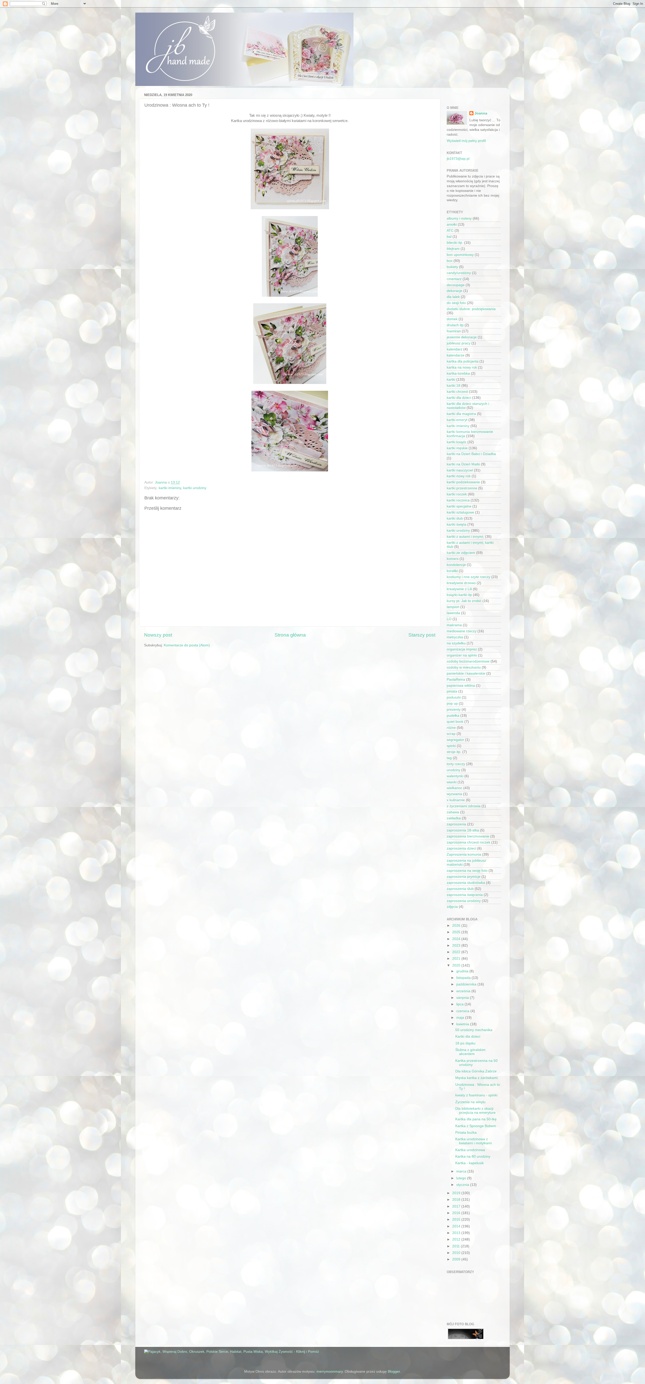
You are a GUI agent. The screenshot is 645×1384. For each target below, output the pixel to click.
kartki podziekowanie (463, 482)
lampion (453, 607)
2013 (456, 1233)
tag (449, 758)
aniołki (452, 224)
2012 (456, 1239)
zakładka (454, 818)
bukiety (452, 267)
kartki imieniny (170, 488)
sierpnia (463, 998)
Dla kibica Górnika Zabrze (476, 1071)
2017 (456, 1206)
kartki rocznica (458, 500)
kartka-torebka (458, 373)
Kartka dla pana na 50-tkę (476, 1119)
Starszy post (421, 635)
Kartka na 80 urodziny (472, 1156)
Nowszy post (158, 635)
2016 (456, 1213)
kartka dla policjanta (462, 361)
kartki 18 (453, 385)
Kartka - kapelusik (469, 1163)
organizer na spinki (462, 655)
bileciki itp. (455, 243)
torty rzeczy (456, 764)
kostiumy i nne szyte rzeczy (468, 577)
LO (449, 619)
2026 (456, 925)
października (466, 984)
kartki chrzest (457, 392)
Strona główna (290, 635)
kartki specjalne (459, 506)
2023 (456, 945)
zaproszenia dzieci (461, 848)
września (463, 991)
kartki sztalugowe (460, 512)
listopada (464, 978)
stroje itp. (454, 752)
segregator (455, 740)
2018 (456, 1199)
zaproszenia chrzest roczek (468, 842)
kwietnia (463, 1024)
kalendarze (455, 355)
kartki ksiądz (456, 442)
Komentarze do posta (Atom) (187, 645)
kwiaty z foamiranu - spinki (476, 1095)
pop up (452, 703)
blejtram (453, 249)
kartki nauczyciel (460, 470)
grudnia (462, 971)
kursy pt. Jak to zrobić (464, 601)
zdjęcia (452, 907)
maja (460, 1017)
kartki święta (456, 524)
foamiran (454, 331)
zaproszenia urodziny (464, 901)
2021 (456, 958)
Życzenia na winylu (470, 1102)
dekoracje (454, 291)
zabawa (453, 812)
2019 (456, 1193)
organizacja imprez (462, 649)
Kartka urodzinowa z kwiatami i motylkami (473, 1141)
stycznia (463, 1185)
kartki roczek (457, 494)
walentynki (455, 776)
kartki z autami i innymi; (465, 536)
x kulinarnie (456, 800)
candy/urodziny (459, 273)
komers (453, 559)
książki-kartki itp (459, 595)
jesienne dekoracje (462, 337)
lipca (460, 1004)
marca (461, 1171)
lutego (461, 1178)
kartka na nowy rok (462, 367)
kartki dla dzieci (459, 398)
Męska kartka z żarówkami (476, 1078)
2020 (456, 965)
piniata (452, 691)
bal (449, 236)
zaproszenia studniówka (466, 883)
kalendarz (454, 349)
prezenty (454, 709)
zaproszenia (456, 824)
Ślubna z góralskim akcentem (470, 1052)
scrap (451, 734)
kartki (451, 379)
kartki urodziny (194, 488)
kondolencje (456, 565)
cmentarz (454, 279)
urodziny (453, 770)
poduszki (454, 697)
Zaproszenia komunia (464, 854)
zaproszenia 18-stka (463, 830)
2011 (456, 1246)
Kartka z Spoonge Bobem (475, 1126)
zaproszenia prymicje (463, 877)
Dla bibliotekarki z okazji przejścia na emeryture (475, 1111)
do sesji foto (456, 303)
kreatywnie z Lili (459, 589)
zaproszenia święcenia (465, 895)
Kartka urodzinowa (470, 1150)
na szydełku (456, 643)
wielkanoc (454, 788)
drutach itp (455, 325)
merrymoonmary (329, 1371)
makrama (454, 625)
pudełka (453, 715)
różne (451, 728)
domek (452, 319)
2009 (456, 1259)
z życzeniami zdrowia (463, 806)
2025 (456, 932)
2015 (456, 1219)
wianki (452, 782)
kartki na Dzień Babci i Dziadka (471, 454)
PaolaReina (456, 679)
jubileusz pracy (458, 343)
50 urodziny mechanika (473, 1030)
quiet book (455, 722)
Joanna (480, 113)
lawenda (453, 613)
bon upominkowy (460, 255)
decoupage (456, 285)
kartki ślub (455, 518)
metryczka (455, 637)
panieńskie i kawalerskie (466, 673)
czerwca (463, 1011)
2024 (456, 939)
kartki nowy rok (459, 476)
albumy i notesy (459, 218)
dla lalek (453, 297)
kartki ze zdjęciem (461, 553)
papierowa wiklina (461, 685)
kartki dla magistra (461, 414)
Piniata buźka (466, 1132)
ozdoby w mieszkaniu (464, 667)
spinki (451, 746)
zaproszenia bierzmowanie (468, 836)
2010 (456, 1253)
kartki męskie (457, 448)
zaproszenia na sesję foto (467, 870)
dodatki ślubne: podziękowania (471, 309)
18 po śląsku (465, 1043)
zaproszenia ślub (460, 889)
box (450, 261)
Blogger (394, 1371)
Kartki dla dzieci (467, 1036)
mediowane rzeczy (461, 631)
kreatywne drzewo (461, 583)
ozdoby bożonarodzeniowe (468, 661)
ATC (450, 230)
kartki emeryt (457, 420)
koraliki (452, 571)
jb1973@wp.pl (458, 159)
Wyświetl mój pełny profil (466, 141)
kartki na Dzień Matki (463, 464)
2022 (456, 952)
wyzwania (454, 794)
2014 (456, 1226)
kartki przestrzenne (462, 488)
